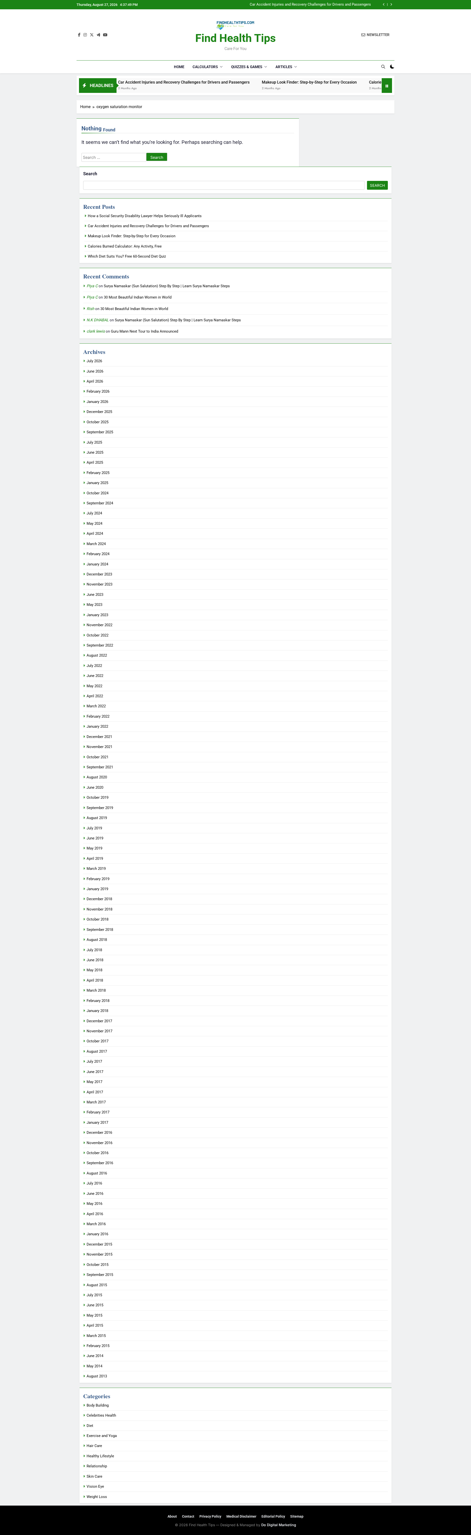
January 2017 (97, 1122)
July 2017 (94, 1061)
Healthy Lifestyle (100, 1456)
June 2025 (95, 452)
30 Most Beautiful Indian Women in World (137, 297)
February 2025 (98, 473)
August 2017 (97, 1051)
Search (90, 173)
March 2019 (96, 868)
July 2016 (94, 1183)
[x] (91, 35)
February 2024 (98, 554)
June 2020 (95, 787)
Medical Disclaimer (241, 1516)
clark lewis (96, 331)
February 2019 (98, 879)
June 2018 (95, 960)
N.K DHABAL (98, 320)
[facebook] (79, 35)
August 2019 (97, 818)
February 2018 (98, 1000)
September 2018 (100, 929)
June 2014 (95, 1356)
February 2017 (98, 1112)
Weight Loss (97, 1497)
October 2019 (97, 797)
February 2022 (98, 716)
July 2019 (94, 828)
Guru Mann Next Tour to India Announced (144, 331)
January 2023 (97, 615)
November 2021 (99, 747)
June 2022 (95, 676)
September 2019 (100, 808)
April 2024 (95, 533)
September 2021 (100, 767)
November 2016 (99, 1143)
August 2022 (97, 655)
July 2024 (94, 513)
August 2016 (97, 1173)
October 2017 (97, 1041)
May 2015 (94, 1315)
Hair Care (94, 1446)
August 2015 (97, 1285)
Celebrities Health (101, 1415)
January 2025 (97, 483)
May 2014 (94, 1366)
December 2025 (99, 412)
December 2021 (99, 737)
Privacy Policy (210, 1516)
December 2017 (99, 1021)
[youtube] (105, 35)
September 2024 (100, 503)
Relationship (97, 1466)
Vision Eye (95, 1486)
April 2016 (95, 1214)
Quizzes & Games (246, 67)
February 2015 (98, 1346)
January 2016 (97, 1234)
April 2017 (95, 1092)
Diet (90, 1425)
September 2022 (100, 645)
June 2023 (95, 594)
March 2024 (96, 544)
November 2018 (99, 909)
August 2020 (97, 777)
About (172, 1516)
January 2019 (97, 889)
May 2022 (94, 686)
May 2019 (94, 848)
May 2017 (94, 1082)
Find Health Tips (235, 38)
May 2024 (94, 523)
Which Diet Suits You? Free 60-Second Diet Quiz (127, 256)
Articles (283, 67)
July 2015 (94, 1295)
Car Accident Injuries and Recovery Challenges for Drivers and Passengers (139, 82)
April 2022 (95, 696)
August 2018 (97, 939)
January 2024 (97, 564)
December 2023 (99, 574)
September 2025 (100, 432)
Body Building (98, 1405)
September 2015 (100, 1275)
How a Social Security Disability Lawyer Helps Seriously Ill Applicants (145, 216)
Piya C (92, 286)
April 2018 (95, 980)
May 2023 (94, 604)
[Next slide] (391, 4)
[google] (98, 35)
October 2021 (97, 757)
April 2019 (95, 858)
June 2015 (95, 1305)
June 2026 (95, 371)
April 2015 (95, 1325)
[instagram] (85, 35)
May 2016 (94, 1203)
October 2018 (97, 919)
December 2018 (99, 899)
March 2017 (96, 1102)
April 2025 (95, 462)
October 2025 (97, 422)
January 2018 (97, 1011)
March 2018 (96, 990)
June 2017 (95, 1072)
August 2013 (97, 1376)
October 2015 (97, 1264)
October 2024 (97, 493)
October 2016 (97, 1153)
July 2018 (94, 950)
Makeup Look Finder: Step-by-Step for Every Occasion (327, 5)
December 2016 (99, 1132)
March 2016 (96, 1224)
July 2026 (94, 361)
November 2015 (99, 1254)
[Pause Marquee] (387, 85)
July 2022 (94, 665)
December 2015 (99, 1244)
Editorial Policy (273, 1516)
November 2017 (99, 1031)
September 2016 (100, 1163)
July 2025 (94, 442)
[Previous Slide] (383, 4)
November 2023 (99, 584)
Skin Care (94, 1476)
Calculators (205, 67)
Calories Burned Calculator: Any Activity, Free (364, 82)
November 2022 (99, 625)
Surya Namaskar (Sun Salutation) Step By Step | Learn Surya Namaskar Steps (167, 286)
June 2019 (95, 838)
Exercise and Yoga (102, 1436)
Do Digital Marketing (278, 1525)
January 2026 (97, 401)
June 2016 (95, 1193)
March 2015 (96, 1336)
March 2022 (96, 706)
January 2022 (97, 726)
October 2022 (97, 635)
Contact (188, 1516)
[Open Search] (383, 67)
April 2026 (95, 381)
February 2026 (98, 391)
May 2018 (94, 970)
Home (179, 67)
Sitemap (296, 1516)
